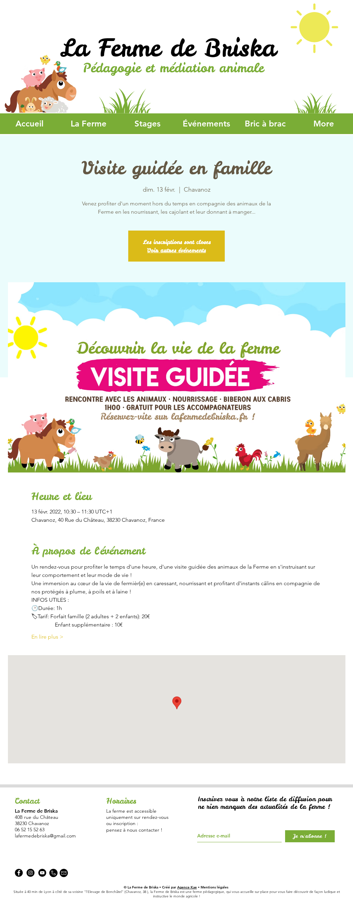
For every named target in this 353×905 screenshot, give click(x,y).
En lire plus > (47, 636)
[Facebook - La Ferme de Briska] (19, 873)
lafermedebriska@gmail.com (45, 836)
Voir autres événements (176, 250)
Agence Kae (187, 887)
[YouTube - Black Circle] (42, 873)
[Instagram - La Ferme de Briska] (30, 873)
